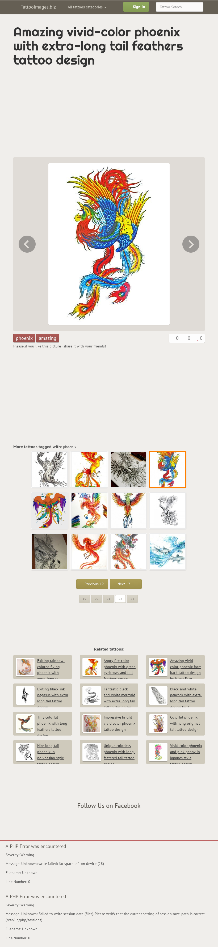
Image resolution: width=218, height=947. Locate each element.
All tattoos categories (86, 7)
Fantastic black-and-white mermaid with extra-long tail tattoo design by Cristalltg (108, 701)
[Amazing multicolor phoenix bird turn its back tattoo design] (129, 511)
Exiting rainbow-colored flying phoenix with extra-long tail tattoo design (40, 672)
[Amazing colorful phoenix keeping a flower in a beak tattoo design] (129, 552)
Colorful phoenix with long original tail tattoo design (185, 723)
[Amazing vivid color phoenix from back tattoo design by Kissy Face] (191, 244)
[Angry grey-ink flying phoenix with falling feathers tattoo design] (50, 470)
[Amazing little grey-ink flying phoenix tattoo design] (168, 511)
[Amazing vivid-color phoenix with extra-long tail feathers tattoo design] (168, 470)
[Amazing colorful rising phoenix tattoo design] (89, 552)
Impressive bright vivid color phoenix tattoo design (119, 723)
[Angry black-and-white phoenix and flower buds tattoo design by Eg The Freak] (26, 244)
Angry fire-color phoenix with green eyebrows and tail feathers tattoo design (109, 672)
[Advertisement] (75, 112)
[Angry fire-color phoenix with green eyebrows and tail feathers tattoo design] (89, 470)
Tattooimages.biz (37, 7)
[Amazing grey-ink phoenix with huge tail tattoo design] (50, 552)
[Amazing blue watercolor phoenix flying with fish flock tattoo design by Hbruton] (168, 552)
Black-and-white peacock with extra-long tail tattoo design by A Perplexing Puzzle (175, 701)
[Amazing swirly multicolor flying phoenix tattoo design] (89, 511)
